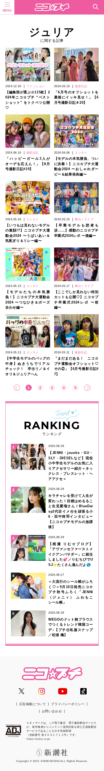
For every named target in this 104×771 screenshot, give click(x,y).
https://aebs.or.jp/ (38, 738)
